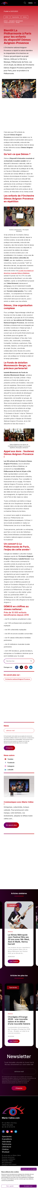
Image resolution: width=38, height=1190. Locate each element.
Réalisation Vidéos (7, 1161)
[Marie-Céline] (4, 3)
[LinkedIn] (15, 1131)
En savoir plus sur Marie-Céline (11, 1155)
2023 (6, 17)
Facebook (10, 762)
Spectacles (15, 17)
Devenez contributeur (8, 1159)
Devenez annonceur (8, 1157)
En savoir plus (11, 825)
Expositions (7, 1139)
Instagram (10, 766)
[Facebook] (16, 667)
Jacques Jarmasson (16, 21)
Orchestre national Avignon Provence (17, 679)
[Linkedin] (30, 667)
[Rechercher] (25, 3)
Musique (5, 1152)
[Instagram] (7, 1131)
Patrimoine (6, 1144)
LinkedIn (10, 770)
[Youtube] (11, 1131)
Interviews (6, 1142)
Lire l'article (14, 961)
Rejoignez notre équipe (9, 1164)
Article (25, 17)
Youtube (10, 759)
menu (30, 3)
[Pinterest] (26, 667)
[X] (21, 667)
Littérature (6, 1147)
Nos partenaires (7, 1162)
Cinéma (5, 1149)
